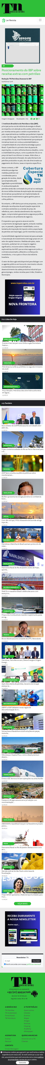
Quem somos (29, 1010)
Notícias (27, 1023)
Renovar (8, 1041)
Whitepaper (28, 1031)
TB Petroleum (10, 1018)
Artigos (26, 1020)
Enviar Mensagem (12, 1048)
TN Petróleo (9, 1010)
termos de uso (24, 1059)
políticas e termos (33, 964)
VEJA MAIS (22, 903)
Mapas (26, 1018)
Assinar (8, 1038)
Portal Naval (10, 1015)
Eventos (27, 1015)
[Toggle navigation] (40, 20)
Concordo (22, 1062)
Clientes (27, 1012)
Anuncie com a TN (28, 1038)
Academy (27, 1028)
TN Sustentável (11, 1012)
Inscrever (36, 960)
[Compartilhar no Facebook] (31, 119)
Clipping (27, 1026)
